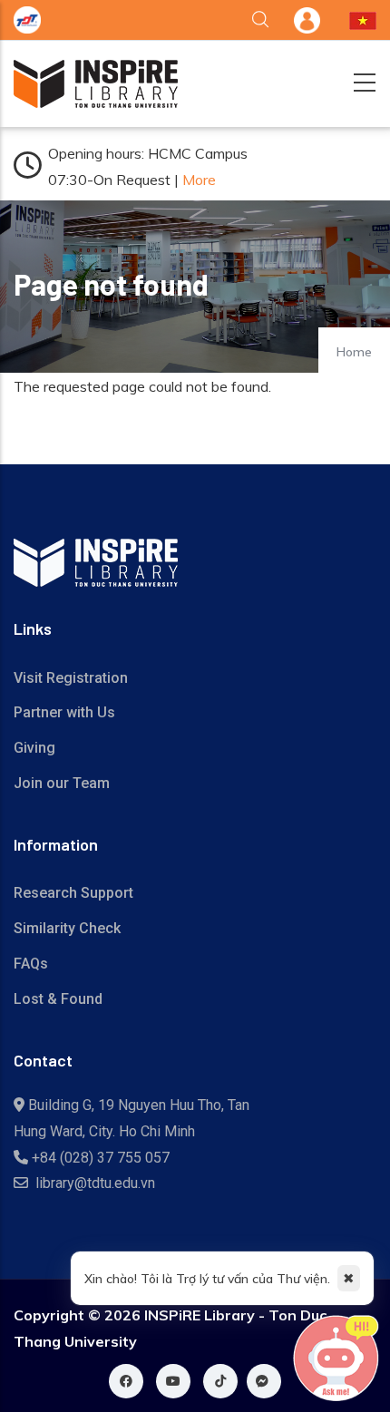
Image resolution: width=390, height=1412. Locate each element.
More (199, 179)
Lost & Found (58, 999)
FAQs (31, 963)
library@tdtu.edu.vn (95, 1183)
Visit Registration (71, 678)
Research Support (73, 892)
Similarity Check (67, 928)
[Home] (96, 84)
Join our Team (62, 783)
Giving (34, 747)
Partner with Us (64, 712)
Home (354, 352)
